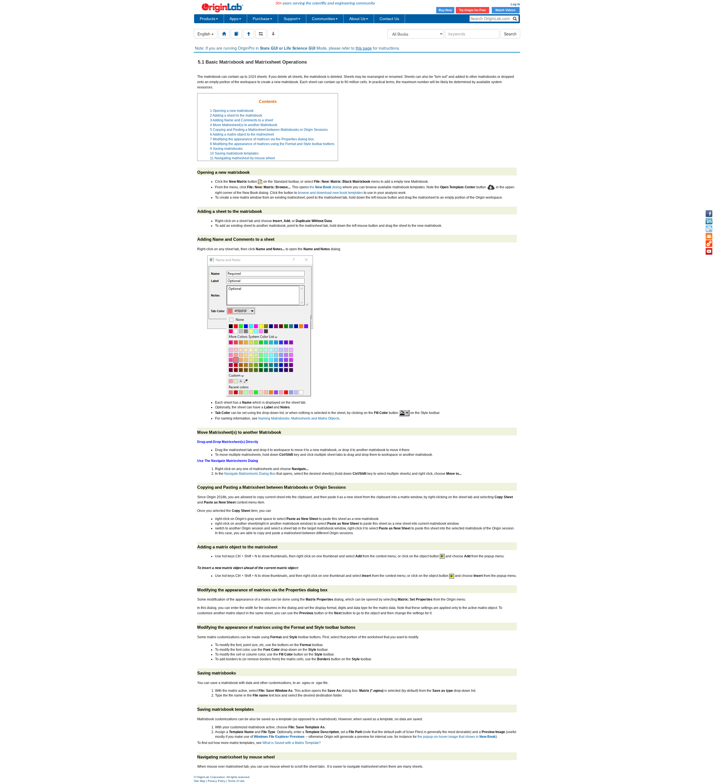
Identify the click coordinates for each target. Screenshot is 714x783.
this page (364, 48)
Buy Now (445, 10)
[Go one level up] (248, 33)
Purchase (261, 18)
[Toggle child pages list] (273, 33)
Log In (515, 4)
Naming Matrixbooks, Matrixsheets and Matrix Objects (298, 418)
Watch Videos (505, 10)
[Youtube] (709, 251)
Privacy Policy (216, 780)
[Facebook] (709, 213)
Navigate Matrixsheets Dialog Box (250, 474)
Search (510, 34)
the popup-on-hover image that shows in (457, 737)
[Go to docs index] (224, 33)
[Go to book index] (236, 33)
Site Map (199, 780)
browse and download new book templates (330, 193)
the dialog (326, 187)
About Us (357, 18)
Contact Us (389, 18)
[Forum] (709, 236)
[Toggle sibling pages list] (260, 33)
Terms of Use (236, 780)
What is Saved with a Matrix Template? (291, 743)
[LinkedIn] (709, 221)
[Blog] (709, 228)
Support (291, 18)
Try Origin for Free (472, 10)
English (204, 34)
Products (207, 18)
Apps (234, 18)
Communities (323, 18)
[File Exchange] (709, 243)
